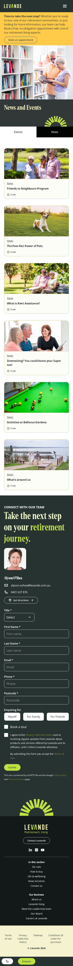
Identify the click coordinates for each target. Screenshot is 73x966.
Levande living (36, 904)
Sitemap (38, 935)
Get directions (21, 600)
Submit (12, 767)
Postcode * (11, 693)
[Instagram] (36, 850)
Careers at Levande (36, 918)
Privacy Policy (60, 775)
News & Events (36, 881)
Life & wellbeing (36, 876)
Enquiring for (12, 710)
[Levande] (12, 7)
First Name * (12, 627)
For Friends (58, 717)
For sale (36, 866)
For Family (33, 717)
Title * (8, 610)
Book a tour (18, 727)
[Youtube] (43, 850)
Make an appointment (20, 39)
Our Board (36, 913)
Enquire (26, 961)
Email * (8, 660)
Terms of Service (16, 779)
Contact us (36, 885)
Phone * (9, 676)
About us (37, 899)
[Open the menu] (65, 6)
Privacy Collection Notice (39, 734)
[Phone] (7, 961)
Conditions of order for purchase (55, 939)
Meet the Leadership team (36, 908)
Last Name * (12, 643)
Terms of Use (8, 937)
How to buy (36, 871)
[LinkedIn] (30, 850)
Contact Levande (36, 840)
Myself (12, 717)
